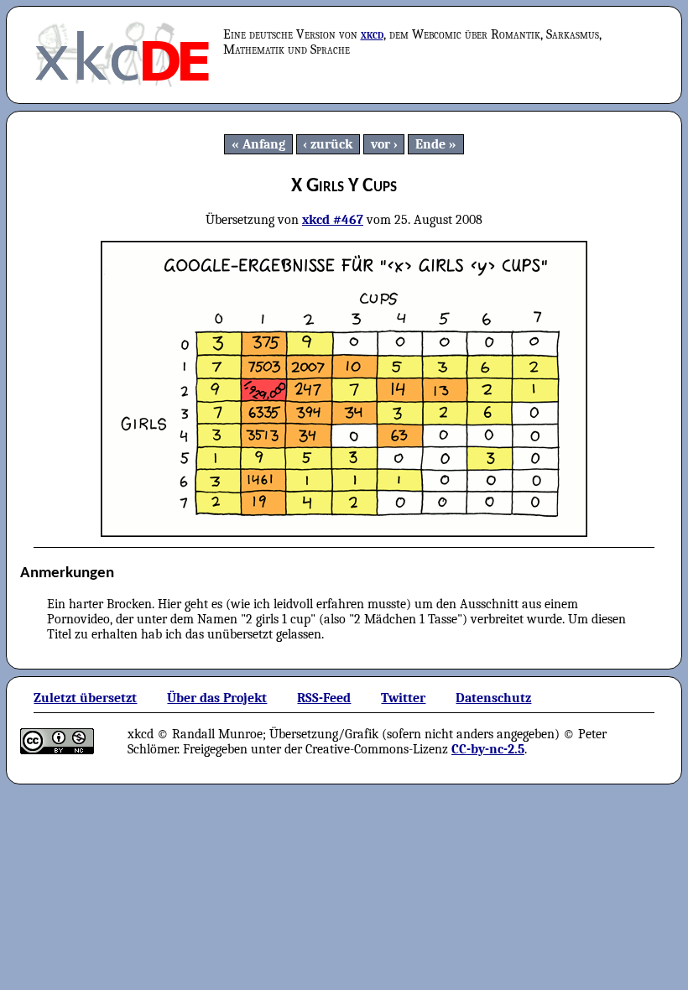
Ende (430, 144)
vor (380, 144)
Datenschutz (493, 698)
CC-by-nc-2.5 (487, 749)
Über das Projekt (217, 698)
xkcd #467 (332, 219)
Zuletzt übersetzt (85, 698)
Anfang (263, 144)
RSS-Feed (324, 698)
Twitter (403, 698)
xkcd (372, 34)
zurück (331, 144)
